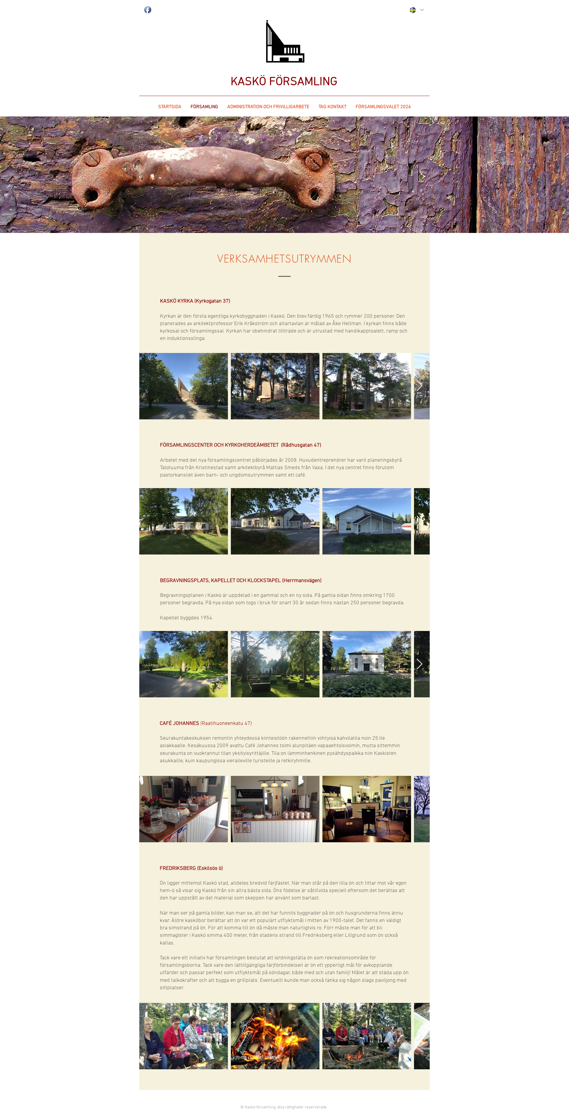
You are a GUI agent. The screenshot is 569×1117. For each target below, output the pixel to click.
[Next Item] (419, 386)
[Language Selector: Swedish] (416, 10)
